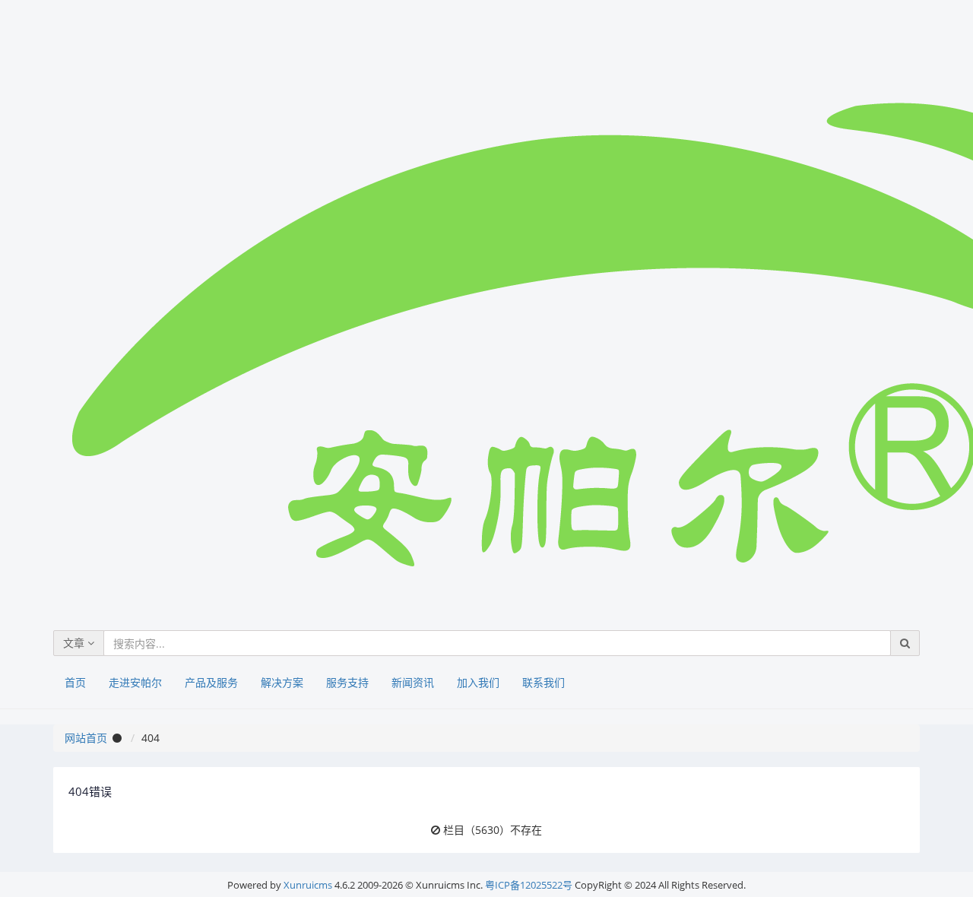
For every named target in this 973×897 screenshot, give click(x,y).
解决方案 (282, 682)
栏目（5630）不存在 (492, 830)
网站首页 (86, 738)
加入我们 (478, 682)
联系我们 (543, 682)
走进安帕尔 (135, 682)
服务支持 (347, 682)
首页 (75, 682)
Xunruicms (308, 885)
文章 (75, 643)
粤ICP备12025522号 (528, 885)
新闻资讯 (412, 682)
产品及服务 (211, 682)
